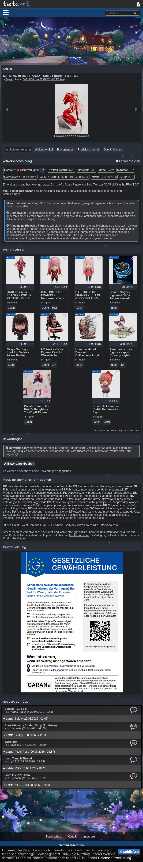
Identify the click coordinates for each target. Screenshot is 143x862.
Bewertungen (65, 149)
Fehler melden (129, 161)
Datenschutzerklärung (114, 858)
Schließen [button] (130, 852)
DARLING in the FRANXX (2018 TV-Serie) (44, 79)
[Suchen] (135, 13)
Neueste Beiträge (16, 701)
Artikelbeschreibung (18, 149)
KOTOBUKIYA (27, 177)
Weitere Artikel (44, 149)
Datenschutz (54, 836)
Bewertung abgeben (20, 463)
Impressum (90, 836)
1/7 (132, 170)
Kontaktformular (79, 535)
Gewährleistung (113, 149)
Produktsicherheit (88, 149)
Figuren (9, 79)
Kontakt (72, 836)
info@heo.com (109, 525)
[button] (6, 12)
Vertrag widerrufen (71, 845)
